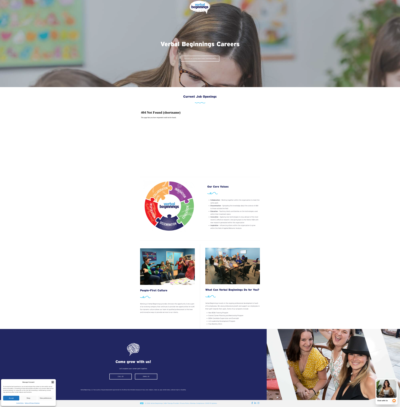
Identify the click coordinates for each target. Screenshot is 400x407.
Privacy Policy (184, 403)
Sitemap (193, 403)
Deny (28, 398)
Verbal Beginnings (157, 403)
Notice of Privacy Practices (32, 403)
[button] (53, 382)
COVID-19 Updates (211, 403)
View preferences (46, 398)
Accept (11, 398)
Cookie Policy (20, 403)
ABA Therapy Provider (171, 403)
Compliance (200, 403)
